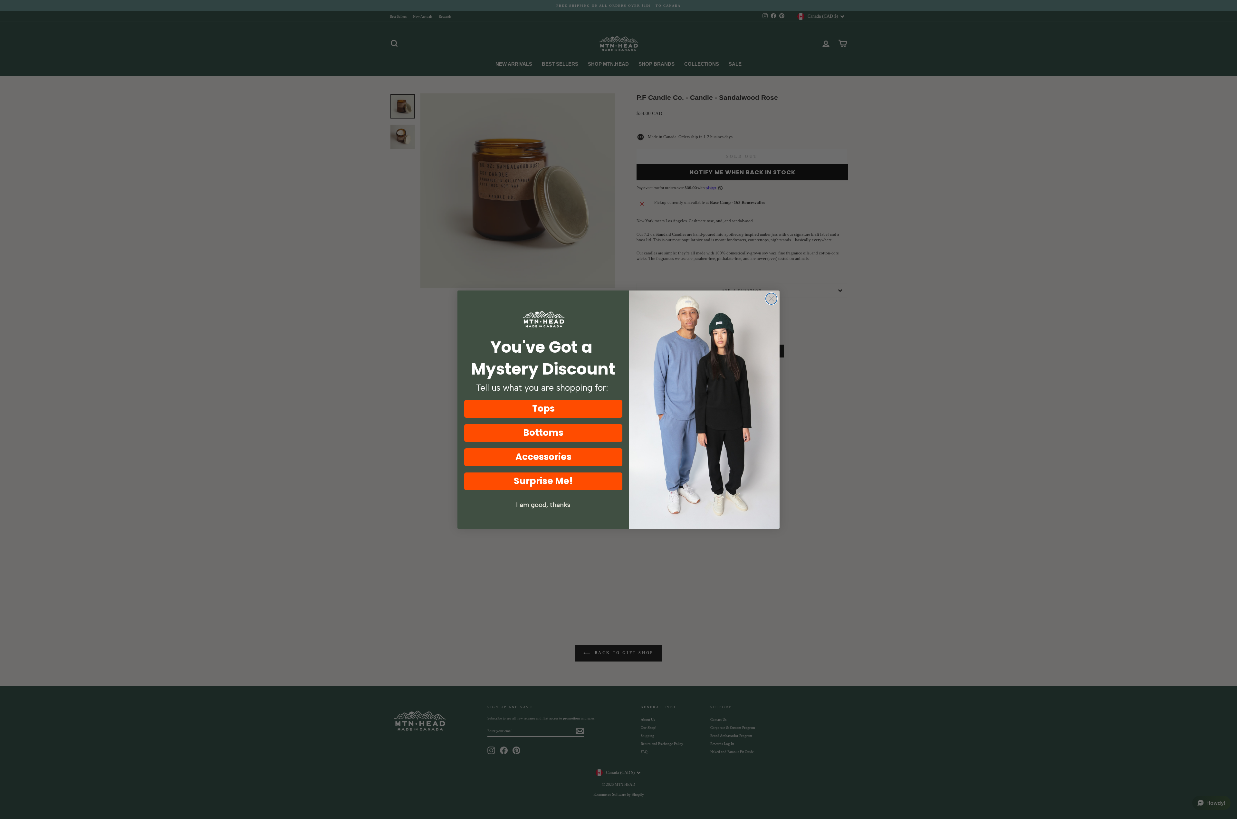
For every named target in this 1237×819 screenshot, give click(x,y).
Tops (543, 408)
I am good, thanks (543, 505)
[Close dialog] (771, 298)
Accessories (543, 457)
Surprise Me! (543, 481)
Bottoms (543, 432)
